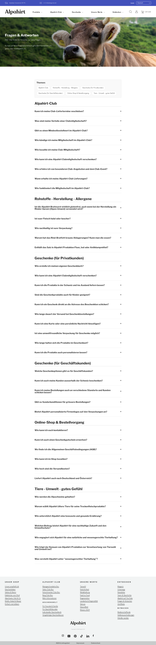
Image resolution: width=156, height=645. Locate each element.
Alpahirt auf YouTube (125, 598)
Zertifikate (121, 604)
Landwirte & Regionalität (89, 601)
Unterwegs (121, 589)
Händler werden (123, 618)
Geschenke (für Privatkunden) (92, 88)
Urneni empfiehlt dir (12, 586)
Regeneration (85, 598)
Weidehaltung (85, 592)
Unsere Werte (97, 12)
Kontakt (132, 3)
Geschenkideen (10, 589)
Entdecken (117, 12)
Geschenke (76, 12)
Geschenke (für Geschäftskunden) (50, 93)
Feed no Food (85, 595)
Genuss (82, 604)
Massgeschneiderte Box (50, 586)
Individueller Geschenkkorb (51, 612)
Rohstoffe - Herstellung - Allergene (65, 88)
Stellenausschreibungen (126, 615)
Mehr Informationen (49, 598)
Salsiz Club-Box (48, 589)
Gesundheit (84, 607)
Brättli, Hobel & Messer (13, 601)
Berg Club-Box (47, 595)
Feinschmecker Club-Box (51, 592)
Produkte (37, 12)
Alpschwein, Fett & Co (13, 598)
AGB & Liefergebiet (63, 643)
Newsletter (121, 592)
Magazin (121, 586)
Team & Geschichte (124, 595)
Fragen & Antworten (125, 601)
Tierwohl (83, 586)
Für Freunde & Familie (50, 606)
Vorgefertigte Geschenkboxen (53, 615)
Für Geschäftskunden (50, 609)
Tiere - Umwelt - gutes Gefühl (104, 93)
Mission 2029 (85, 610)
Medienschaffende (124, 612)
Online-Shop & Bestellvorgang (78, 93)
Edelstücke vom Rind (12, 595)
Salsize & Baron (10, 592)
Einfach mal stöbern (12, 604)
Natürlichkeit (84, 589)
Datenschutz (95, 643)
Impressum (80, 643)
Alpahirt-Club (56, 12)
